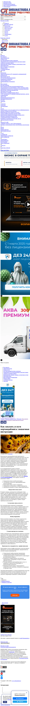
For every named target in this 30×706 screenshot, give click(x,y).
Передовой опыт (5, 65)
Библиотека (7, 25)
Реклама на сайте (7, 3)
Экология (3, 101)
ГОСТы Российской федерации (8, 77)
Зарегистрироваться (5, 704)
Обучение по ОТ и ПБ (6, 91)
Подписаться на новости (9, 4)
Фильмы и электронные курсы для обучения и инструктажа (15, 124)
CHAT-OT (3, 145)
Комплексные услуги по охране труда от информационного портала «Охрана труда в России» (15, 110)
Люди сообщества (5, 137)
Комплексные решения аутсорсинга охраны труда (12, 115)
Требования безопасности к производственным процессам (14, 89)
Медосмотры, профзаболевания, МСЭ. (10, 92)
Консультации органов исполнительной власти (12, 86)
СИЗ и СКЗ (3, 96)
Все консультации (5, 85)
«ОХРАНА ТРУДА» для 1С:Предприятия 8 (11, 123)
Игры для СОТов (5, 150)
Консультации (8, 28)
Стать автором (6, 6)
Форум (6, 32)
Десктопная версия (5, 643)
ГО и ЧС (3, 100)
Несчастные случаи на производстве (9, 90)
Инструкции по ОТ (5, 76)
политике (9, 699)
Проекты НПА (4, 68)
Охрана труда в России (6, 634)
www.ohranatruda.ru (16, 680)
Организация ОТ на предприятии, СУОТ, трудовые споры (14, 87)
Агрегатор (7, 30)
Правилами (11, 652)
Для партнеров (4, 106)
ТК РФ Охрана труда (6, 80)
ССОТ (6, 35)
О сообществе (4, 134)
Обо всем (3, 70)
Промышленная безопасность (8, 97)
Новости (7, 23)
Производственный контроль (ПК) (9, 116)
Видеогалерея (4, 141)
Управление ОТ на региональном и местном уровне (13, 61)
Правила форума (5, 129)
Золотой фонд (8, 34)
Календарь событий (8, 24)
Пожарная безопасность (6, 99)
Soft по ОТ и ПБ (8, 27)
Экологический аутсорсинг (7, 120)
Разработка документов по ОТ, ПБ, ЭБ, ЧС (11, 118)
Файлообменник (4, 140)
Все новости (3, 56)
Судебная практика (5, 69)
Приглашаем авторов (6, 130)
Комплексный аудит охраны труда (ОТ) (10, 112)
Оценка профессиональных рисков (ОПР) (11, 113)
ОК (5, 702)
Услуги (6, 31)
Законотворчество (5, 58)
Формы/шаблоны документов (8, 81)
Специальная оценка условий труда (9, 117)
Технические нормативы (6, 79)
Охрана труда (4, 59)
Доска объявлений (5, 143)
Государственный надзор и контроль (9, 60)
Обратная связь (7, 1)
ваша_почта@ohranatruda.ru (9, 5)
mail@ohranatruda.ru (24, 638)
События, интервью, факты (7, 63)
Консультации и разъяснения (7, 66)
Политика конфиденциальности (8, 647)
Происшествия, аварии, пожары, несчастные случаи (13, 64)
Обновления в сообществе (7, 135)
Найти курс (15, 595)
